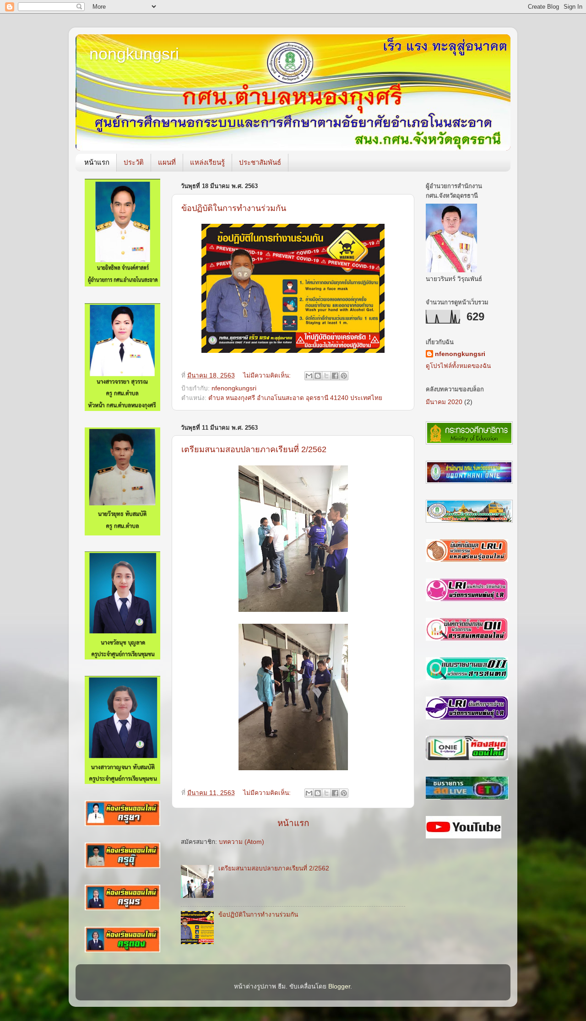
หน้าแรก (96, 162)
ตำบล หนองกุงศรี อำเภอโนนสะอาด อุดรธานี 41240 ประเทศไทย (295, 397)
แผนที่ (167, 162)
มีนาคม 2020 (444, 402)
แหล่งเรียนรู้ (207, 162)
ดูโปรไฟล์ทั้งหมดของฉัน (458, 365)
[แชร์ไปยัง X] (326, 375)
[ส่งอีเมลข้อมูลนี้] (309, 375)
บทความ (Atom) (241, 841)
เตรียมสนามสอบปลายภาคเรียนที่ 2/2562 (253, 449)
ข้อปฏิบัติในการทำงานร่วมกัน (233, 208)
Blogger (339, 986)
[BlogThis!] (317, 375)
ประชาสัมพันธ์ (260, 162)
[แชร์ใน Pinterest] (343, 375)
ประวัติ (134, 162)
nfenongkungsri (234, 388)
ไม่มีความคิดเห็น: (268, 375)
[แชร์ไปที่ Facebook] (335, 375)
